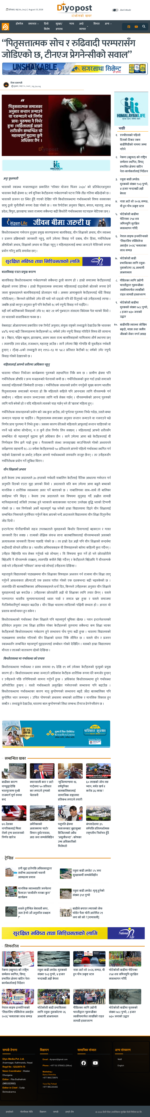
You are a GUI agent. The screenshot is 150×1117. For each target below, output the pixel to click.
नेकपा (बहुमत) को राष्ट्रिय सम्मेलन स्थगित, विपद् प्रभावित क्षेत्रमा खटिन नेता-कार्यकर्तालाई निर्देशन (134, 164)
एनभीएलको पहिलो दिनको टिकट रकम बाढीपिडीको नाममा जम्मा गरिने (133, 142)
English (121, 1065)
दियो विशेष (47, 26)
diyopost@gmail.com (59, 1059)
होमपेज (19, 24)
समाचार (32, 24)
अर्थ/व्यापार (82, 26)
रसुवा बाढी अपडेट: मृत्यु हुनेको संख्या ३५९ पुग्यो (88, 893)
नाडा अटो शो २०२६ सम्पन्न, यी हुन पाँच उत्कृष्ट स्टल (134, 204)
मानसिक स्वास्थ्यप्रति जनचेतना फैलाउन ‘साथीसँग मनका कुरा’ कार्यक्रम (34, 893)
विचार (96, 24)
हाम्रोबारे (9, 1112)
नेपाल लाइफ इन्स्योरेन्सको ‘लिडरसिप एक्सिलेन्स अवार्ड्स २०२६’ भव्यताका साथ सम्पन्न (134, 243)
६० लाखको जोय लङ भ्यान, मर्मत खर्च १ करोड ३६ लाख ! (97, 786)
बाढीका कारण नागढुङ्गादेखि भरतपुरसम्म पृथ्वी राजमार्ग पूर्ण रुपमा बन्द (12, 791)
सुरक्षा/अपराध (59, 26)
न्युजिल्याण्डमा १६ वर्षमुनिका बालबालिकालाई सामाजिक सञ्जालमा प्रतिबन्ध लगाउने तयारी (70, 791)
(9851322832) (9, 1083)
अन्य (107, 24)
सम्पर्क (55, 1112)
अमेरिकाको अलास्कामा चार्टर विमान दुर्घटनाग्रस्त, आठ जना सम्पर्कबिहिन (42, 831)
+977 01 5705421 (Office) (61, 1065)
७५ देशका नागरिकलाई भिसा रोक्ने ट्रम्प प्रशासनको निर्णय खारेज (13, 831)
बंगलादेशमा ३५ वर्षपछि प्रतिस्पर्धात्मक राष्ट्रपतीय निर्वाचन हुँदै (97, 828)
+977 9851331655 (50, 1087)
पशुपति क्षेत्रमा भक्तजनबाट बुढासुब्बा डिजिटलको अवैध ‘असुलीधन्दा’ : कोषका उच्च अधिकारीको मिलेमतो (69, 835)
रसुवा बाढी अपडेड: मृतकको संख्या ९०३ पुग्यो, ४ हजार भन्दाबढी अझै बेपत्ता (134, 186)
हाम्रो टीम (69, 1112)
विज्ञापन (43, 1112)
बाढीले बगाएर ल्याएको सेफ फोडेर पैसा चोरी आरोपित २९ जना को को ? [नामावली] (88, 913)
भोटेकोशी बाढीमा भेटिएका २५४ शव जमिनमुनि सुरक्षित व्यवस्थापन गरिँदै (129, 221)
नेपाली (120, 1059)
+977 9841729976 (50, 1078)
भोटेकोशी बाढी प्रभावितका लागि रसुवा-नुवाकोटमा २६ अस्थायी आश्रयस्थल (133, 265)
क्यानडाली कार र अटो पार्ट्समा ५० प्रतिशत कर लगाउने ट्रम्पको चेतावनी (41, 789)
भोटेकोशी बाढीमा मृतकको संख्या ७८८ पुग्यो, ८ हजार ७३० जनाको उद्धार (134, 309)
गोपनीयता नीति (26, 1112)
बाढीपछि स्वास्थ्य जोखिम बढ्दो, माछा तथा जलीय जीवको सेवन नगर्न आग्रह (133, 329)
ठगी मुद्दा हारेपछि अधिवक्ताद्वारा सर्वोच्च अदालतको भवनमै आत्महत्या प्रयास (35, 873)
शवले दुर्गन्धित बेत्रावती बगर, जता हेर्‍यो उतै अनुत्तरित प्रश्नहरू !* (34, 913)
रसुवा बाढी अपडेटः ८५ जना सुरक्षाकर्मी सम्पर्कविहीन (87, 873)
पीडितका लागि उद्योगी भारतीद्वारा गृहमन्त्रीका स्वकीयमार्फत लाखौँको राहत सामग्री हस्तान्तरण (133, 287)
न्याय (71, 24)
